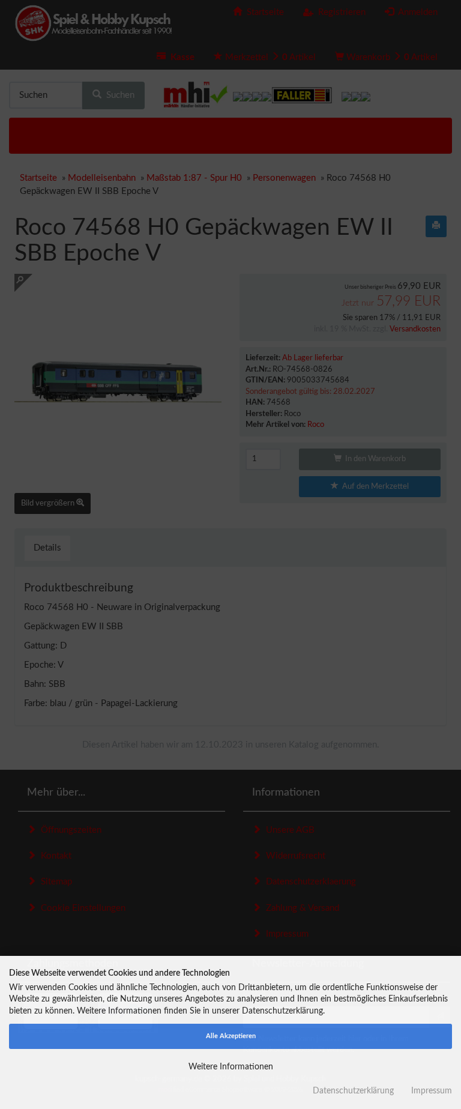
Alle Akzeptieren (231, 1036)
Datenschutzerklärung (353, 1091)
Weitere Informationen (230, 1067)
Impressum (431, 1091)
